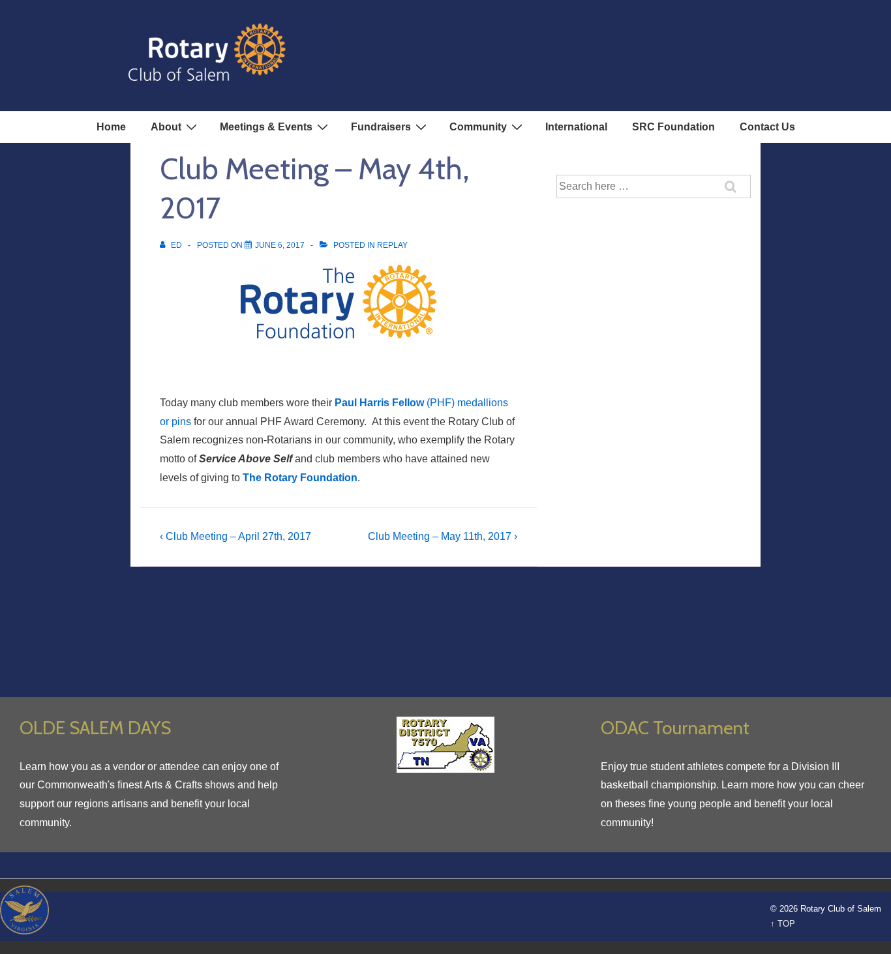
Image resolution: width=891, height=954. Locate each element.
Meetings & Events (266, 126)
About (166, 126)
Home (111, 126)
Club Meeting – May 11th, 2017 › (442, 536)
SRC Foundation (673, 126)
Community (478, 126)
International (576, 126)
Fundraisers (381, 126)
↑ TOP (782, 924)
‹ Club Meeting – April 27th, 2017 (235, 536)
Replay (392, 245)
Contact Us (767, 126)
